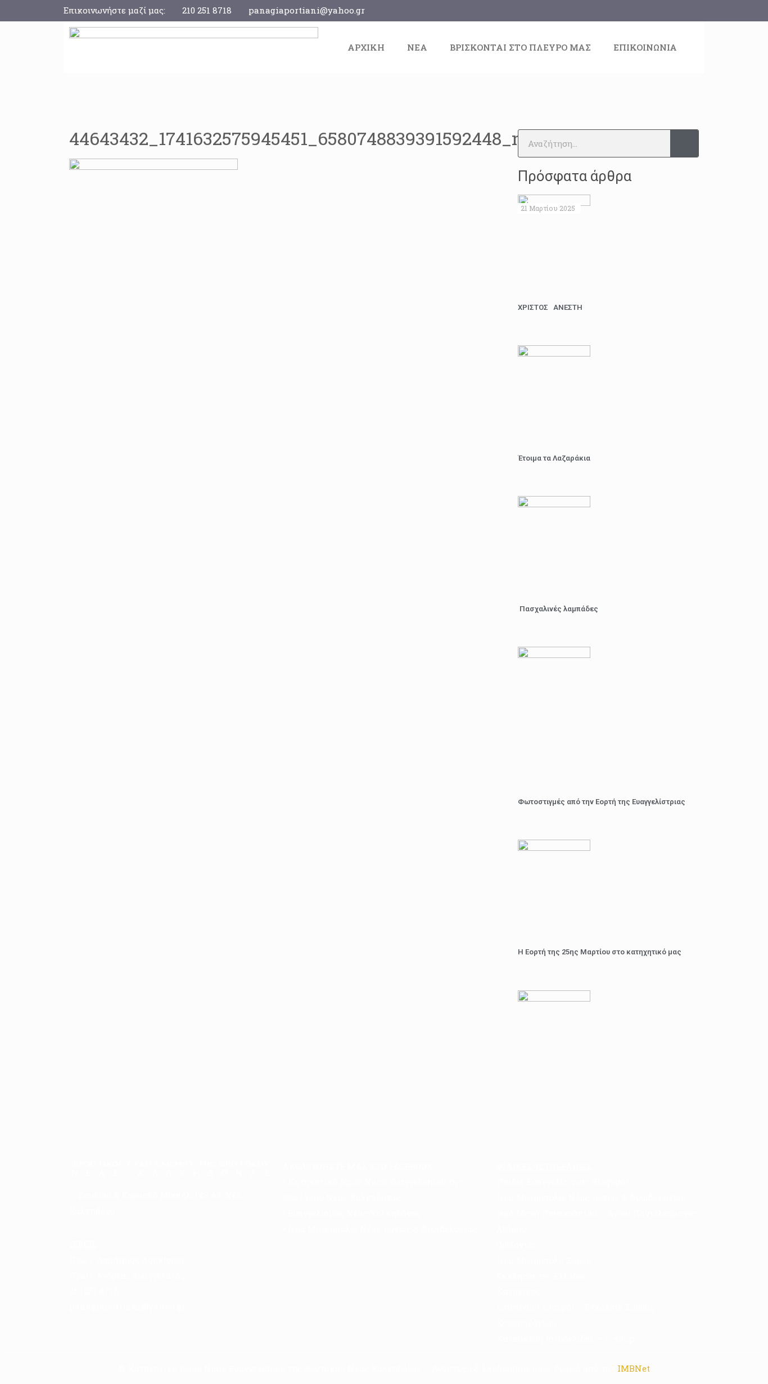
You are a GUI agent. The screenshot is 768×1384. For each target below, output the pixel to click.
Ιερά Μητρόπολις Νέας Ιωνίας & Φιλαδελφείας (382, 1228)
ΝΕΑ (417, 47)
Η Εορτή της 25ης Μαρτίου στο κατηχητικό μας (599, 952)
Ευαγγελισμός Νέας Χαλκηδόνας (354, 1213)
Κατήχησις (518, 1291)
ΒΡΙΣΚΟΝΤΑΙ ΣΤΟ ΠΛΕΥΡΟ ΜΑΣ (520, 47)
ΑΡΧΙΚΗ (366, 47)
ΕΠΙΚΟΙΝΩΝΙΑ (645, 47)
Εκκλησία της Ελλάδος (542, 1276)
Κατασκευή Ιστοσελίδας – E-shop (565, 1338)
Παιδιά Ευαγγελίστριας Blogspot (562, 1181)
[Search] (684, 143)
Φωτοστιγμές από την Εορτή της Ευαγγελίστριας (601, 801)
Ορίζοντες (516, 1244)
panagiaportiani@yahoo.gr (307, 10)
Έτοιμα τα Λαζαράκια (554, 458)
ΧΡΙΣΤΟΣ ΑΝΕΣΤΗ (550, 307)
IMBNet (633, 1368)
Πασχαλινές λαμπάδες (558, 609)
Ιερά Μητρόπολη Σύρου (543, 1260)
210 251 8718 (207, 10)
